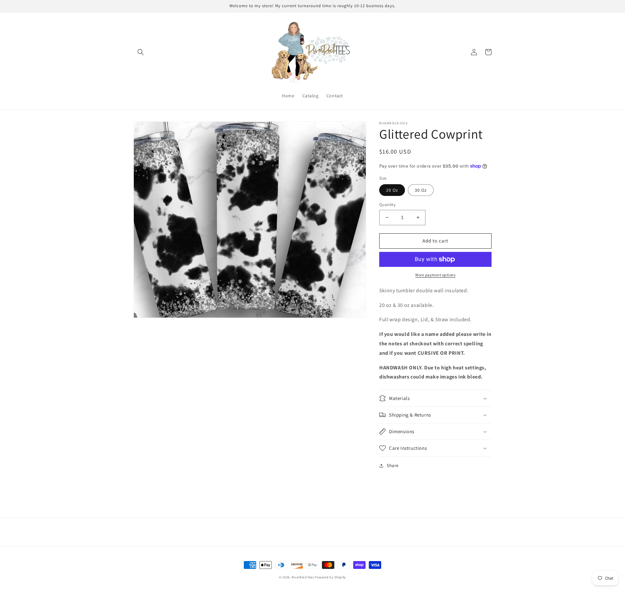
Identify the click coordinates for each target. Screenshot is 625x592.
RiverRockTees (303, 577)
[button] (140, 52)
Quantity (387, 204)
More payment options (435, 274)
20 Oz (392, 190)
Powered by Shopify (330, 577)
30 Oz (421, 190)
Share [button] (393, 465)
